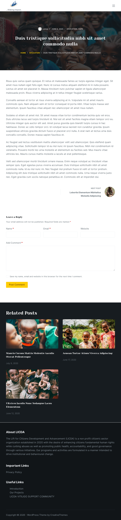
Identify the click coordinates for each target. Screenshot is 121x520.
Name (10, 228)
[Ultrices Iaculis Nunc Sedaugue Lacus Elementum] (32, 384)
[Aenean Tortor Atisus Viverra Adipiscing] (89, 334)
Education (72, 29)
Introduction (16, 488)
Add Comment (14, 242)
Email (47, 228)
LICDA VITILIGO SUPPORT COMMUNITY (32, 496)
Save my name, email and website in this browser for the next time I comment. (46, 276)
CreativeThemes (59, 515)
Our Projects (17, 492)
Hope (80, 29)
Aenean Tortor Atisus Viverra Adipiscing (88, 353)
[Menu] (113, 5)
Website (85, 228)
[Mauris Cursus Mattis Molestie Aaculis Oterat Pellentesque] (32, 334)
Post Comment (17, 284)
